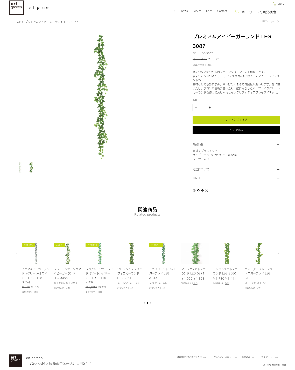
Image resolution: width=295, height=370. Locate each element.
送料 (36, 292)
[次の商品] (278, 253)
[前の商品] (17, 253)
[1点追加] (209, 107)
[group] (147, 270)
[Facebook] (198, 190)
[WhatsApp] (194, 190)
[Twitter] (206, 190)
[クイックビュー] (131, 253)
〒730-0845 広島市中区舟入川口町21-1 (59, 363)
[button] (279, 3)
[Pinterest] (202, 190)
